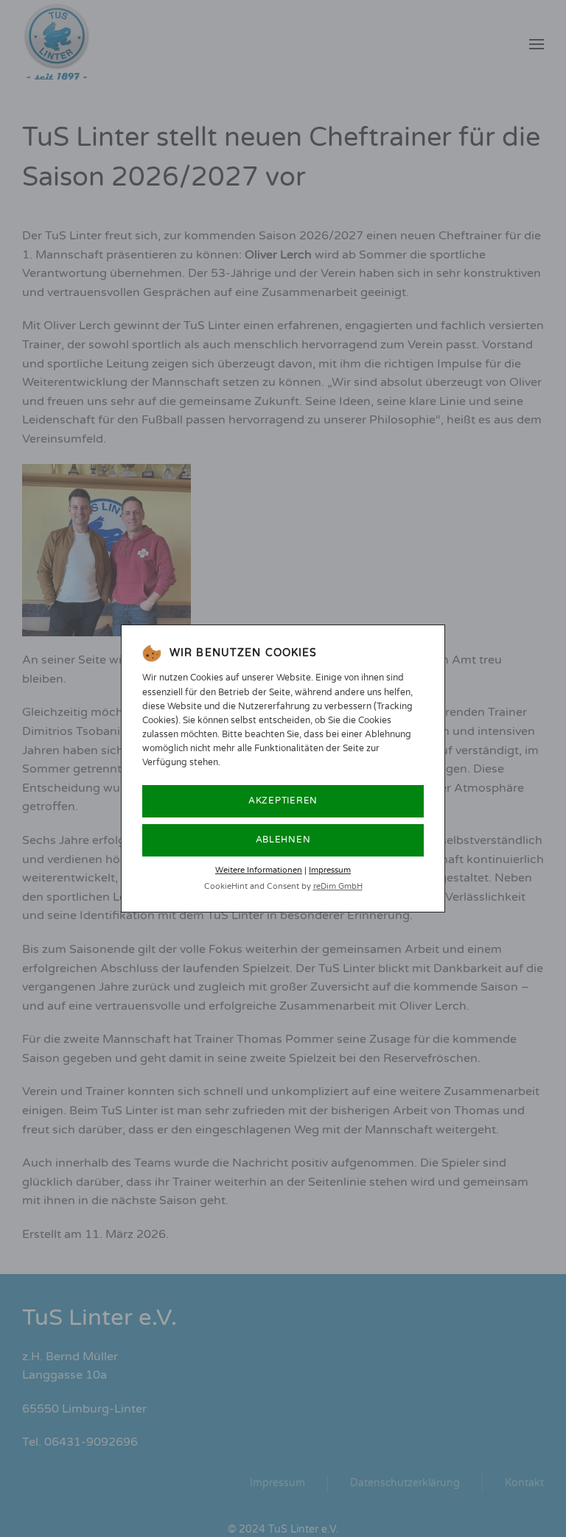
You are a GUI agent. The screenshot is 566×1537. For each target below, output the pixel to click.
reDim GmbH (338, 886)
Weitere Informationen (258, 870)
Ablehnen (283, 839)
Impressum (330, 870)
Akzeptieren (283, 800)
